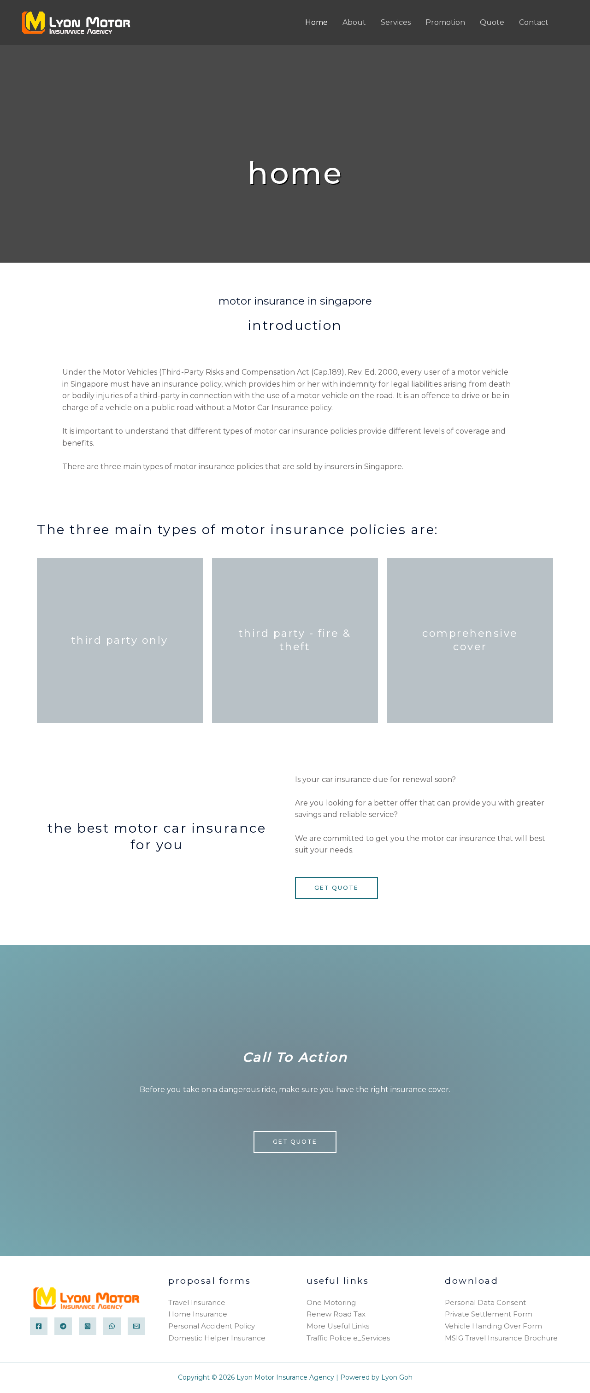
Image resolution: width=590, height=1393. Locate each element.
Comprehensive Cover (470, 640)
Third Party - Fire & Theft (295, 640)
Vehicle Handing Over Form (493, 1326)
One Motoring (331, 1302)
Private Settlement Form (488, 1314)
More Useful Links (338, 1326)
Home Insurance (197, 1314)
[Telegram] (63, 1326)
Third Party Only (119, 640)
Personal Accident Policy (211, 1326)
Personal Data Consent (485, 1302)
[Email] (136, 1326)
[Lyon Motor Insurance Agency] (77, 22)
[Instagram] (87, 1326)
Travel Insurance (196, 1302)
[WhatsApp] (112, 1326)
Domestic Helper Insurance (217, 1338)
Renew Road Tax (336, 1314)
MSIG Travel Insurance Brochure (501, 1338)
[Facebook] (38, 1326)
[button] (568, 22)
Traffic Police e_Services (348, 1338)
